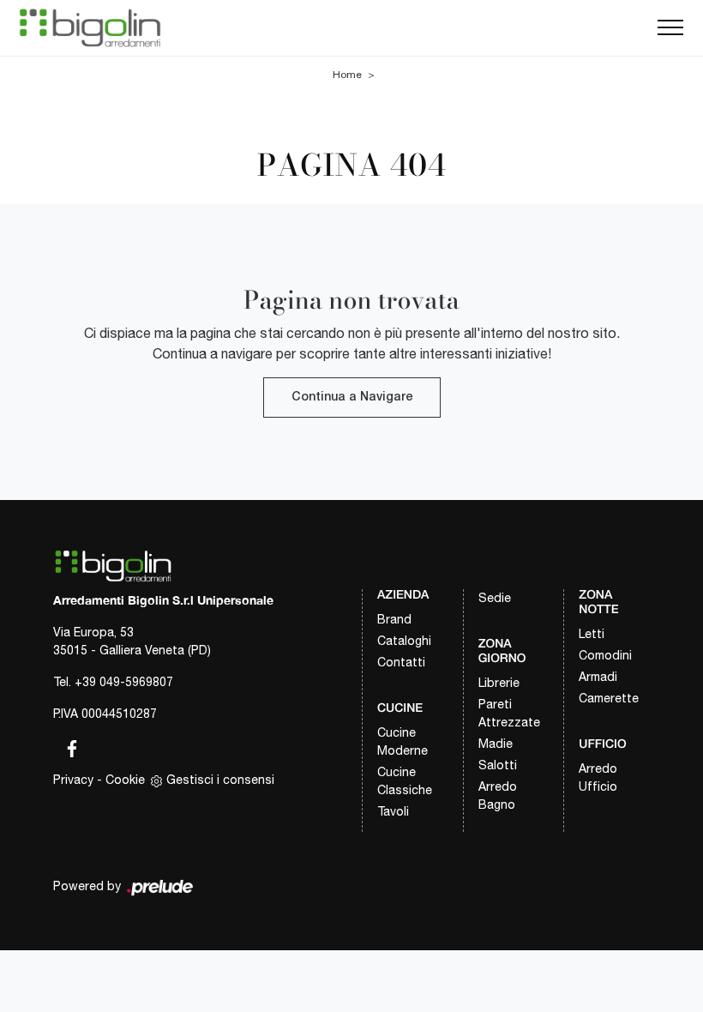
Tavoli (393, 811)
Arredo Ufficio (598, 777)
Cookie (125, 779)
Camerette (609, 698)
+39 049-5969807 (124, 682)
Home (347, 75)
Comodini (605, 655)
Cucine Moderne (402, 741)
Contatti (401, 662)
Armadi (598, 677)
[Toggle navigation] (670, 28)
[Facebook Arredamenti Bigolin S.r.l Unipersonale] (67, 745)
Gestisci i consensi (220, 779)
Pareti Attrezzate (509, 713)
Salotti (497, 765)
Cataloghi (404, 641)
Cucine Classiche (404, 781)
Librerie (499, 683)
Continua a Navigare (351, 397)
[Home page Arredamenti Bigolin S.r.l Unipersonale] (90, 28)
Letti (591, 634)
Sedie (494, 598)
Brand (394, 619)
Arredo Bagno (497, 795)
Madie (495, 743)
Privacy (73, 779)
